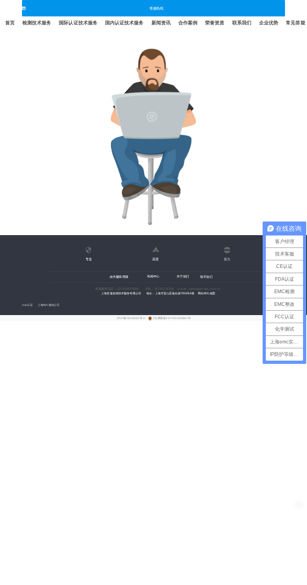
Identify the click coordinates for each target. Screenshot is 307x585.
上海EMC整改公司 (48, 304)
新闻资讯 (161, 22)
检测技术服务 (36, 22)
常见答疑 (295, 22)
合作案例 (187, 22)
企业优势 (268, 22)
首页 (10, 22)
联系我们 (241, 22)
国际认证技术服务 (78, 22)
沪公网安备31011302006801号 (172, 318)
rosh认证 (27, 304)
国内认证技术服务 (124, 22)
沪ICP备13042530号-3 (131, 318)
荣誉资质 (214, 22)
